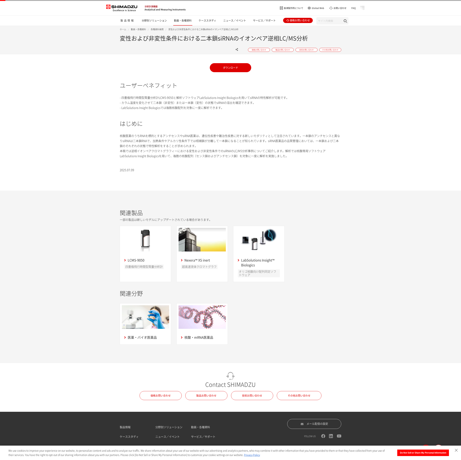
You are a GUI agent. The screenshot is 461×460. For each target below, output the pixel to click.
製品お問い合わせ (206, 395)
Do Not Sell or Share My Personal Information (423, 453)
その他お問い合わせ (299, 395)
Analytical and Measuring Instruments (165, 9)
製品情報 (125, 427)
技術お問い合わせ (252, 395)
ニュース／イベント (167, 436)
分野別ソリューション (168, 427)
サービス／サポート (203, 436)
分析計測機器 (151, 6)
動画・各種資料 (200, 427)
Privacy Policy (252, 455)
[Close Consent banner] (456, 450)
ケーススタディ (129, 436)
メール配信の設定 (317, 423)
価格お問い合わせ (161, 395)
